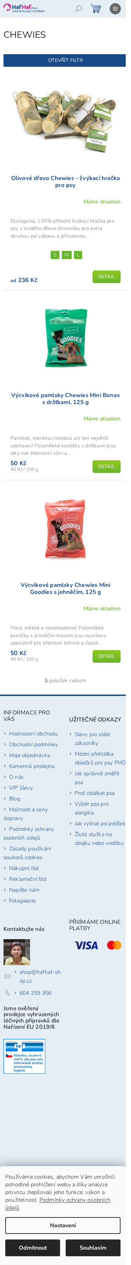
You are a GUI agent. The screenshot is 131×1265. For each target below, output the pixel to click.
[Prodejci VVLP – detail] (24, 1056)
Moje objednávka (29, 755)
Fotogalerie (22, 900)
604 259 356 (35, 993)
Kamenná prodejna (31, 766)
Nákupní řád (24, 868)
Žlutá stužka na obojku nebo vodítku (99, 839)
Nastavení (63, 1225)
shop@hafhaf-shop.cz (40, 976)
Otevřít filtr (65, 60)
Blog (14, 798)
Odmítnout (33, 1248)
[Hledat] (79, 9)
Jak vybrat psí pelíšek (100, 823)
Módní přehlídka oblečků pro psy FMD (100, 758)
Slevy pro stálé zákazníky (92, 739)
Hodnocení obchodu (33, 733)
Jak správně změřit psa (97, 778)
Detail (106, 276)
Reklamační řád (27, 879)
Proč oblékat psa (95, 793)
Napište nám (24, 889)
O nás (16, 777)
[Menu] (115, 9)
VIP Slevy (21, 787)
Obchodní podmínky (33, 744)
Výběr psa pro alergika (92, 808)
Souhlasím (93, 1248)
